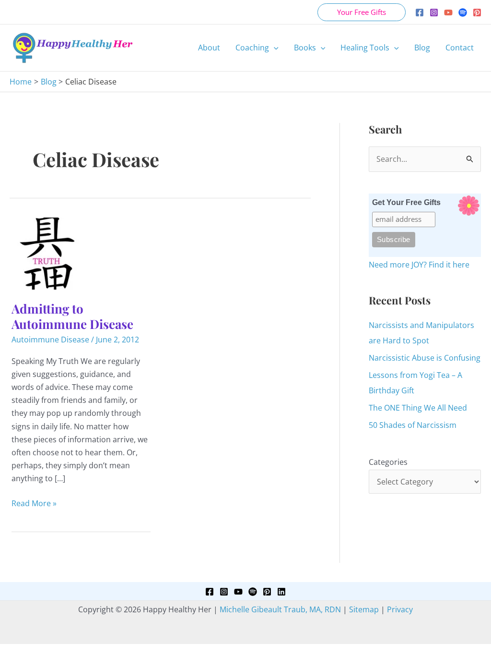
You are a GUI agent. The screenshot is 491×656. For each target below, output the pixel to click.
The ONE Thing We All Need (418, 407)
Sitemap (364, 609)
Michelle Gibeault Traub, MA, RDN (280, 609)
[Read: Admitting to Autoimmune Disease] (47, 252)
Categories (388, 462)
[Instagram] (434, 12)
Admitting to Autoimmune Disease (72, 316)
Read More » (34, 504)
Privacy (400, 609)
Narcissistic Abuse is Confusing (424, 357)
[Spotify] (462, 12)
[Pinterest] (477, 12)
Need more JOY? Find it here (419, 264)
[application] (274, 47)
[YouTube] (448, 12)
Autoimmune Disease (50, 339)
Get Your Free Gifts (406, 202)
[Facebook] (419, 12)
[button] (361, 12)
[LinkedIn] (281, 591)
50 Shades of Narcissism (412, 425)
